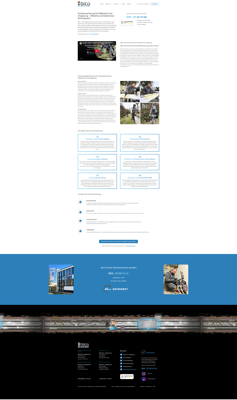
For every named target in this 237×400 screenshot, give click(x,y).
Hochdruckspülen (128, 360)
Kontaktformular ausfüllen (118, 281)
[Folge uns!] (150, 375)
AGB (154, 386)
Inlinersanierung (130, 246)
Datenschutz (149, 386)
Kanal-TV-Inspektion (129, 354)
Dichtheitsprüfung (128, 363)
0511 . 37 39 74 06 (136, 17)
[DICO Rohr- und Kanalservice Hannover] (83, 342)
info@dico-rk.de (118, 278)
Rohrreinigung (127, 357)
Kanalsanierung (127, 366)
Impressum (142, 386)
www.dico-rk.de (105, 379)
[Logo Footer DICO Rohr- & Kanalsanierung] (84, 1)
